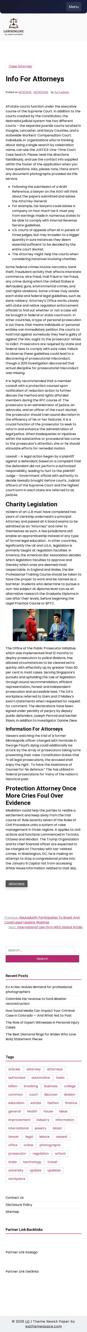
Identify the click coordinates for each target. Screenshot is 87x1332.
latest (57, 1128)
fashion (53, 1103)
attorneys (16, 883)
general (14, 1111)
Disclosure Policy (19, 1204)
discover (51, 1094)
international (18, 1128)
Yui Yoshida (61, 92)
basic (60, 1077)
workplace (16, 1178)
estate (36, 1103)
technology (32, 1162)
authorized (16, 1077)
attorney (34, 1069)
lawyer (13, 1136)
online (28, 1145)
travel (52, 1162)
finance (71, 1103)
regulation (41, 1153)
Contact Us (15, 1197)
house (48, 1111)
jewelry (40, 1128)
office (12, 1145)
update (35, 1170)
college (70, 1086)
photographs (49, 1145)
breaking (31, 1086)
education (16, 1103)
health (32, 1111)
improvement (19, 1119)
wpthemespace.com (43, 1326)
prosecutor (17, 1153)
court (33, 1094)
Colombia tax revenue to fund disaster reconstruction (36, 1001)
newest (62, 1136)
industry (43, 1119)
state (12, 1162)
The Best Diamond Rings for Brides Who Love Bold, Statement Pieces (41, 1036)
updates (54, 1170)
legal (29, 1136)
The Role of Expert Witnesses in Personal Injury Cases (42, 1025)
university (15, 1170)
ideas (63, 1111)
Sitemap (12, 1211)
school (60, 1153)
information (65, 1119)
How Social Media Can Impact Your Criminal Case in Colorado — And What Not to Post (40, 1013)
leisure (44, 1136)
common (15, 1094)
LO (27, 1321)
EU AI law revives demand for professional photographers (39, 989)
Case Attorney (20, 66)
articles (14, 1069)
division (69, 1094)
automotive (41, 1077)
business (51, 1086)
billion (12, 1086)
